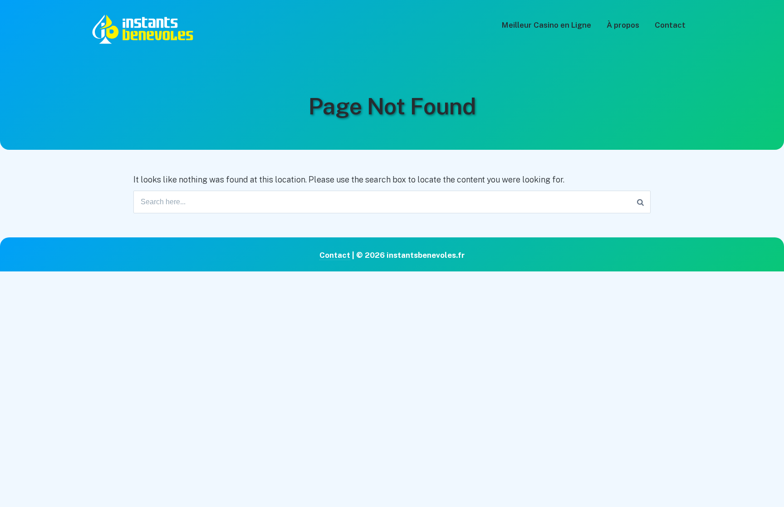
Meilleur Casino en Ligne (546, 25)
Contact (670, 25)
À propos (623, 25)
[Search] (640, 202)
